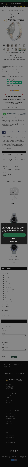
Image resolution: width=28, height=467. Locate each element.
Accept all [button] (14, 235)
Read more (12, 231)
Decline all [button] (14, 238)
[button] (14, 241)
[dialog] (14, 233)
